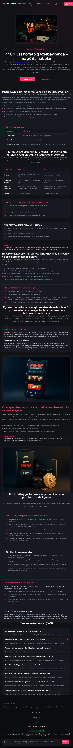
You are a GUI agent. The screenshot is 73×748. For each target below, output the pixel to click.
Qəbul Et (65, 742)
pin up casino (19, 62)
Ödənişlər (49, 3)
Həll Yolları (56, 4)
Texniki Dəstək (45, 79)
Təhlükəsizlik (40, 3)
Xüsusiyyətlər (22, 3)
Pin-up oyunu (6, 94)
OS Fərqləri (31, 4)
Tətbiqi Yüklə (27, 79)
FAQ (62, 3)
